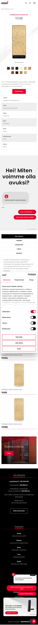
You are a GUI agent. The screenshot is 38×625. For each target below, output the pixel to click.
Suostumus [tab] (7, 280)
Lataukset (19, 253)
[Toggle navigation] (34, 3)
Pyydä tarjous (19, 91)
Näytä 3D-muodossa (19, 56)
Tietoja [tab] (31, 280)
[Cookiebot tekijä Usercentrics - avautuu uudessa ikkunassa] (28, 275)
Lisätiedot (19, 240)
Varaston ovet (8, 9)
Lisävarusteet (19, 245)
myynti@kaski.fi (14, 481)
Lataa (9, 453)
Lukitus (19, 249)
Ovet (2, 9)
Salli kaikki (19, 337)
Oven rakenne (19, 236)
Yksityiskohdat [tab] (19, 280)
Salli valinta (19, 343)
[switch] (33, 317)
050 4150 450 (24, 481)
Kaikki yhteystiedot (19, 511)
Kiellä (19, 349)
